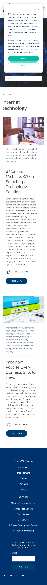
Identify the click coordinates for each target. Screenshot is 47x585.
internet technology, (15, 149)
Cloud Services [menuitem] (23, 514)
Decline (23, 65)
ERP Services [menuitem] (23, 519)
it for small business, (28, 152)
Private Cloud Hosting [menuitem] (23, 530)
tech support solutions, (16, 155)
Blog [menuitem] (23, 489)
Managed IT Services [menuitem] (23, 508)
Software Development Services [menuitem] (23, 525)
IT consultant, (31, 149)
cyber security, (21, 340)
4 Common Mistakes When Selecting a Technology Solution (20, 181)
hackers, (20, 349)
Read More (16, 280)
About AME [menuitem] (23, 467)
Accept (23, 59)
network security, (21, 158)
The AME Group (20, 272)
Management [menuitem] (23, 472)
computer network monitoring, (20, 343)
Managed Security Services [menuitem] (23, 503)
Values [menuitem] (23, 478)
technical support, (14, 346)
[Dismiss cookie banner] (38, 9)
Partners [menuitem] (23, 484)
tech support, (12, 152)
